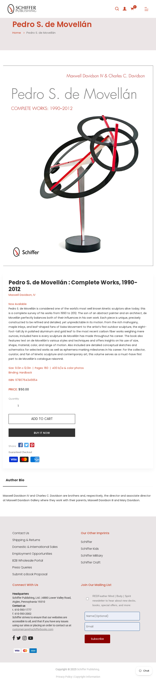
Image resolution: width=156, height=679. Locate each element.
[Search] (117, 8)
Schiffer (86, 541)
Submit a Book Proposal (29, 574)
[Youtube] (30, 638)
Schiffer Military (92, 555)
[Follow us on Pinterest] (32, 445)
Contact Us (20, 533)
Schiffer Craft (90, 562)
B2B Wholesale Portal (27, 560)
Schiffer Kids (90, 548)
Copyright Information (87, 676)
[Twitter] (19, 638)
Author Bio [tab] (15, 480)
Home (16, 33)
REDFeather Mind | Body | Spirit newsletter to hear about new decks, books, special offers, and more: (114, 600)
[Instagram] (24, 638)
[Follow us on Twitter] (26, 445)
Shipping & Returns (26, 540)
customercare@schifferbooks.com (32, 629)
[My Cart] (132, 8)
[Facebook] (13, 638)
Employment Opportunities (32, 553)
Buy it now (42, 433)
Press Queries (22, 567)
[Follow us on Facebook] (20, 445)
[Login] (125, 8)
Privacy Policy (64, 676)
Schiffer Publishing (88, 669)
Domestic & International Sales (35, 546)
